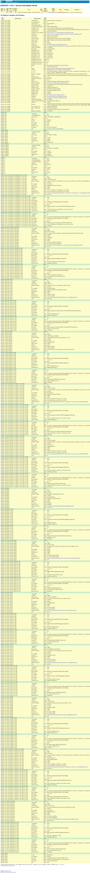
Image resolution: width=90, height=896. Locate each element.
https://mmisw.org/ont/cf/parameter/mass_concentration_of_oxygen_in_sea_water (64, 401)
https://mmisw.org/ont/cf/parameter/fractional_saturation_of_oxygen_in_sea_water (64, 453)
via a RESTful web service (9, 865)
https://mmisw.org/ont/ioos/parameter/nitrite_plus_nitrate (59, 297)
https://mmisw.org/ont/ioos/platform (54, 82)
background (50, 12)
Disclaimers (3, 872)
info (12, 5)
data (7, 12)
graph (10, 12)
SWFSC (84, 2)
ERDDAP (4, 5)
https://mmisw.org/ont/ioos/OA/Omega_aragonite (57, 349)
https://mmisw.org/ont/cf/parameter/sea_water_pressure (58, 662)
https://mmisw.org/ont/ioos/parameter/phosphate (57, 506)
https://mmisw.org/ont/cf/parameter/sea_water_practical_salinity (60, 558)
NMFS (82, 2)
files (15, 12)
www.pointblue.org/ (71, 34)
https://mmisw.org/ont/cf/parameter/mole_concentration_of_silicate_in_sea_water (64, 766)
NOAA (79, 2)
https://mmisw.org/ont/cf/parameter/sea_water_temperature (59, 819)
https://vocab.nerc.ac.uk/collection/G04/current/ (57, 32)
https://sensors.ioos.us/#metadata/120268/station (57, 68)
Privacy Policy (9, 872)
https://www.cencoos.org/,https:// (54, 34)
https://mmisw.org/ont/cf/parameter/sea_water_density (58, 610)
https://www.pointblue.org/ (52, 94)
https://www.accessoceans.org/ (53, 44)
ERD (87, 2)
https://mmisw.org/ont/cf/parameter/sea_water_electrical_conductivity (61, 245)
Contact (14, 872)
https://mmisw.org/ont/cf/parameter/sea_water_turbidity (58, 714)
